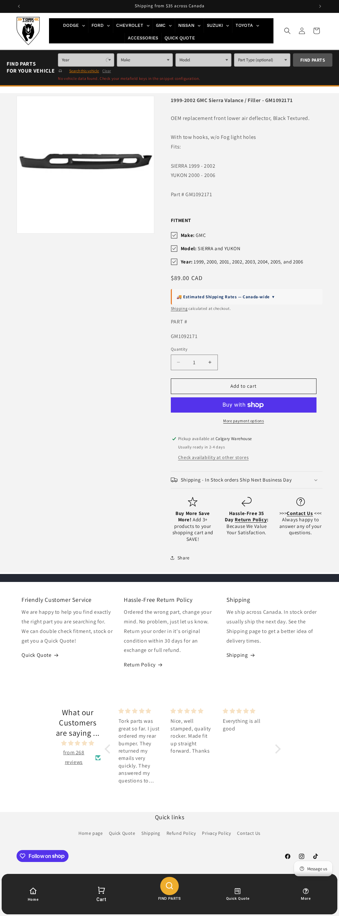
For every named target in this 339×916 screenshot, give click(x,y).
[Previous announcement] (19, 6)
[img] (78, 743)
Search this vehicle (84, 70)
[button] (287, 31)
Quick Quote (37, 655)
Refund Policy (181, 833)
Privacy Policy (216, 833)
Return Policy (140, 664)
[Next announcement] (320, 6)
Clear (106, 70)
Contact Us (249, 833)
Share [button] (183, 558)
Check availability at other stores (213, 457)
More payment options (243, 420)
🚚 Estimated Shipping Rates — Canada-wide (225, 297)
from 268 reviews (73, 757)
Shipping (179, 308)
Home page (90, 833)
